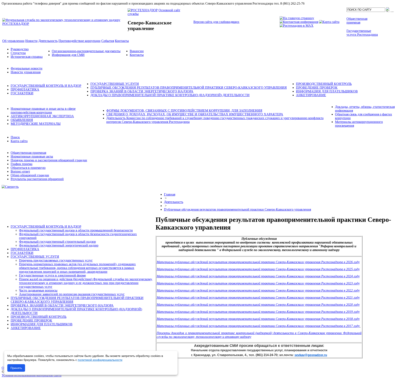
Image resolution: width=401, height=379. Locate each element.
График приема (21, 164)
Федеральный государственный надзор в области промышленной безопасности (76, 230)
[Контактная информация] (299, 22)
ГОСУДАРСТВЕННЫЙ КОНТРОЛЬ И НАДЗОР (46, 85)
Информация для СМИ (68, 55)
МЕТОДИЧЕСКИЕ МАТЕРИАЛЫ (36, 123)
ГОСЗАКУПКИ (22, 93)
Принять (16, 368)
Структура (18, 53)
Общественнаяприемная (356, 20)
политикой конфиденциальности (100, 359)
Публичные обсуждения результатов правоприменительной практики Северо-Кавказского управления (237, 209)
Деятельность (173, 202)
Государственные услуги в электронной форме (52, 275)
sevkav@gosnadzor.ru (310, 355)
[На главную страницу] (297, 18)
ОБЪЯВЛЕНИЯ (22, 120)
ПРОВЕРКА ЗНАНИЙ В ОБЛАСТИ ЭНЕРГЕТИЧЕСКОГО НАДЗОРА (141, 91)
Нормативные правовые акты (32, 156)
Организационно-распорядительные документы (86, 51)
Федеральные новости (26, 68)
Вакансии (137, 51)
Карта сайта (19, 141)
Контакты (137, 55)
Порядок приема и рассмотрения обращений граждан (49, 160)
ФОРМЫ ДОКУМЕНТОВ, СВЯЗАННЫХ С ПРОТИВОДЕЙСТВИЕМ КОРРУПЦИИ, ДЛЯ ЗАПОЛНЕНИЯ (184, 110)
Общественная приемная (28, 152)
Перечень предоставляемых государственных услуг (56, 260)
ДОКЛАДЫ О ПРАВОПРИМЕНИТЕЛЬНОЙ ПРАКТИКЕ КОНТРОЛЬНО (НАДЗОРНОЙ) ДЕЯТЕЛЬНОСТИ (170, 95)
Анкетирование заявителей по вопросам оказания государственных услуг (72, 294)
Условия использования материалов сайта (31, 375)
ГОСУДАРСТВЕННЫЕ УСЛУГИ (114, 84)
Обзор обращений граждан (30, 175)
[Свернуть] (10, 186)
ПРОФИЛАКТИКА (25, 89)
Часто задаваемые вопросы (38, 290)
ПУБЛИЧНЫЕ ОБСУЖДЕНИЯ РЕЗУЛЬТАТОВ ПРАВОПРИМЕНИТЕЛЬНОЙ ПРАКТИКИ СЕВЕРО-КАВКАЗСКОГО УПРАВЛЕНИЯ (188, 87)
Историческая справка (27, 56)
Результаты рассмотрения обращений (37, 179)
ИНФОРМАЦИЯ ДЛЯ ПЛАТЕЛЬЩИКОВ (327, 91)
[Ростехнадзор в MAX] (296, 25)
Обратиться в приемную (28, 167)
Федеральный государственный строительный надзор (57, 241)
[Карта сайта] (329, 22)
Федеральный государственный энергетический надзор (58, 245)
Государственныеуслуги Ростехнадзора (362, 32)
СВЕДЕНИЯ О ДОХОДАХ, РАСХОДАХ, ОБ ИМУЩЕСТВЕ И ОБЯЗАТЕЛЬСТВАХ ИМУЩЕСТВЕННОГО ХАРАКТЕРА (194, 114)
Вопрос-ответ (20, 171)
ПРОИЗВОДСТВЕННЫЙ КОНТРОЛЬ (324, 84)
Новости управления (26, 72)
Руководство (20, 49)
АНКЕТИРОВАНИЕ (311, 95)
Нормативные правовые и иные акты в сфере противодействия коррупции (43, 110)
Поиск (15, 137)
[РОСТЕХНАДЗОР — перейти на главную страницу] (64, 23)
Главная (169, 194)
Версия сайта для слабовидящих (216, 22)
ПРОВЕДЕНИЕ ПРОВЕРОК (317, 87)
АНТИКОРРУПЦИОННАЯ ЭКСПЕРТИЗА (42, 116)
